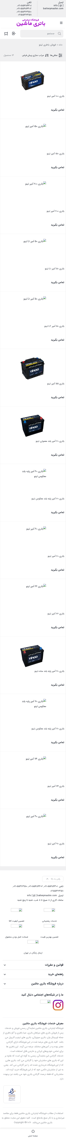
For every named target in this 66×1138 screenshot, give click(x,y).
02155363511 (25, 14)
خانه (60, 45)
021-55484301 (24, 5)
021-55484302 (24, 8)
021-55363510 (24, 11)
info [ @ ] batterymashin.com (53, 7)
